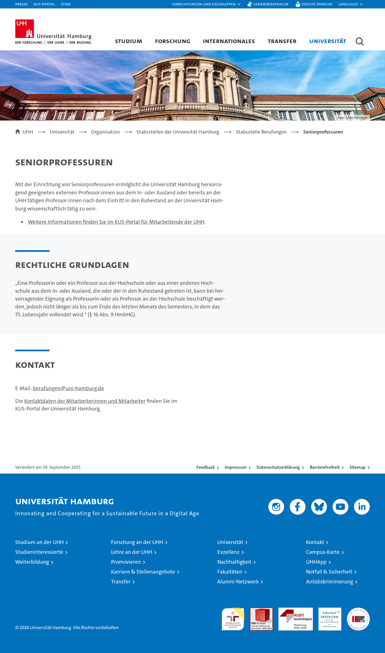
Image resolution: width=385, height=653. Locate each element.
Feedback (205, 467)
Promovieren (126, 561)
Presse (21, 4)
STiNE (66, 4)
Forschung (172, 40)
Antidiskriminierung (329, 581)
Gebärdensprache (271, 4)
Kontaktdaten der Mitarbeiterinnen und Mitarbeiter (84, 401)
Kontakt (315, 542)
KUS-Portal (44, 4)
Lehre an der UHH (131, 552)
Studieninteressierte (39, 552)
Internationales (229, 40)
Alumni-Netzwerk (238, 581)
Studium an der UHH (39, 542)
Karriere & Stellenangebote (143, 571)
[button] (206, 4)
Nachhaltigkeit (234, 561)
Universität (327, 40)
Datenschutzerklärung (278, 467)
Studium (128, 40)
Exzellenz (228, 552)
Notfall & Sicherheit (329, 571)
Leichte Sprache (317, 4)
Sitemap (357, 467)
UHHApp (316, 561)
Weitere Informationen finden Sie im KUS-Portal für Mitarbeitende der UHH (116, 221)
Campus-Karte (323, 552)
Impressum (236, 467)
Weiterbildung (32, 561)
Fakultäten (229, 571)
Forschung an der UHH (137, 542)
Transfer (282, 40)
